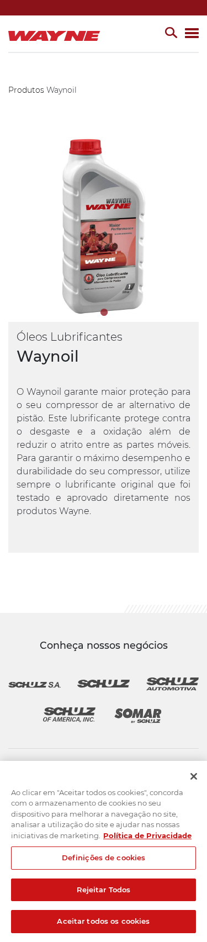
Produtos (26, 90)
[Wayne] (56, 34)
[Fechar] (194, 776)
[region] (103, 851)
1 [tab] (104, 312)
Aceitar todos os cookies (103, 921)
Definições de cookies (104, 857)
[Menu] (192, 34)
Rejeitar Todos (104, 889)
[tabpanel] (103, 226)
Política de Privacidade (147, 835)
